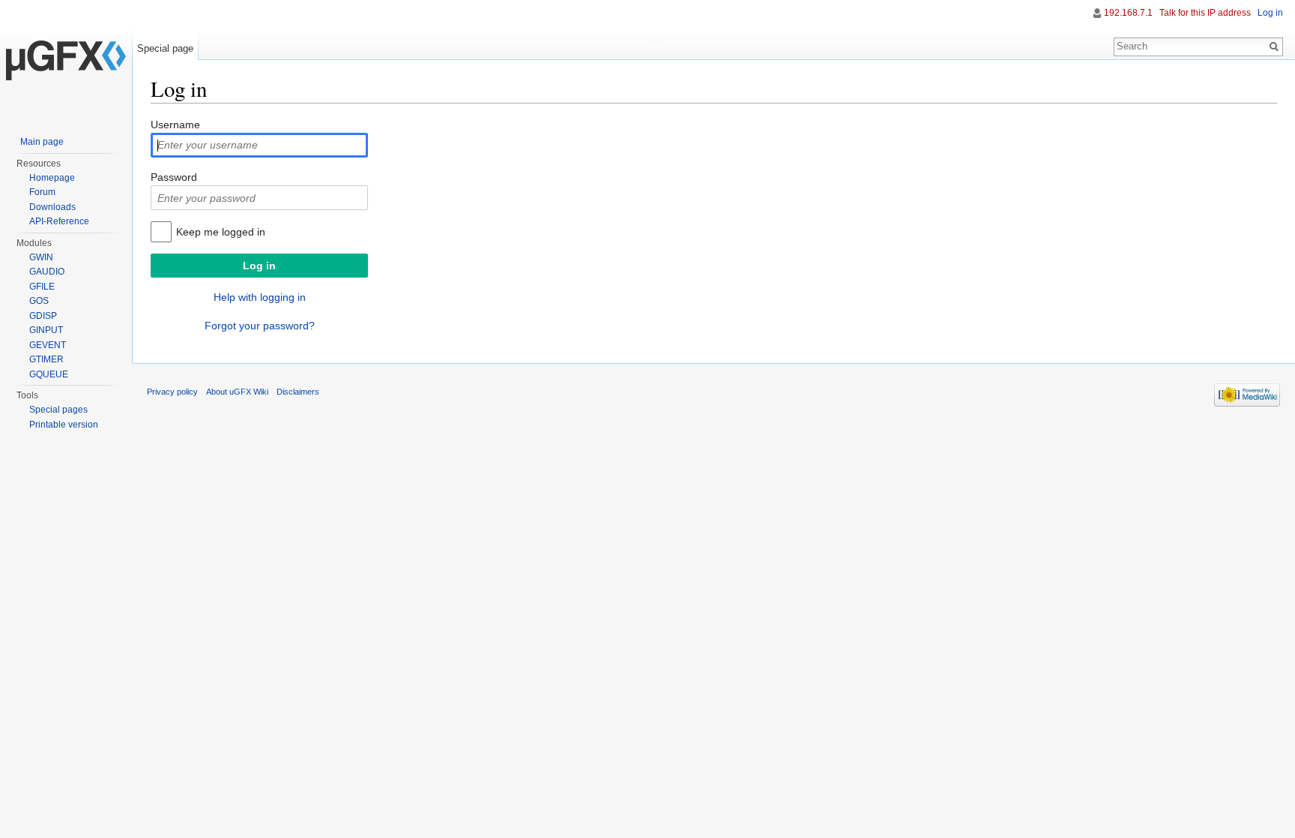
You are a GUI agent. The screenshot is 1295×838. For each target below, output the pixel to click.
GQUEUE (48, 374)
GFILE (42, 286)
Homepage (52, 178)
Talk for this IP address (1205, 13)
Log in (1270, 13)
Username (175, 125)
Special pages (58, 409)
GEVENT (47, 345)
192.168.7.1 (1128, 13)
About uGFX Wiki (237, 391)
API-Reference (59, 221)
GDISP (43, 316)
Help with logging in (260, 297)
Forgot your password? (260, 326)
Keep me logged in (220, 232)
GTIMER (46, 359)
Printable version (63, 424)
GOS (39, 301)
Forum (42, 192)
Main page (42, 142)
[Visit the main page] (66, 60)
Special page (165, 48)
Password (174, 177)
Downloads (52, 207)
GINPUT (46, 330)
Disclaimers (298, 391)
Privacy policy (172, 391)
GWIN (41, 257)
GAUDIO (46, 271)
